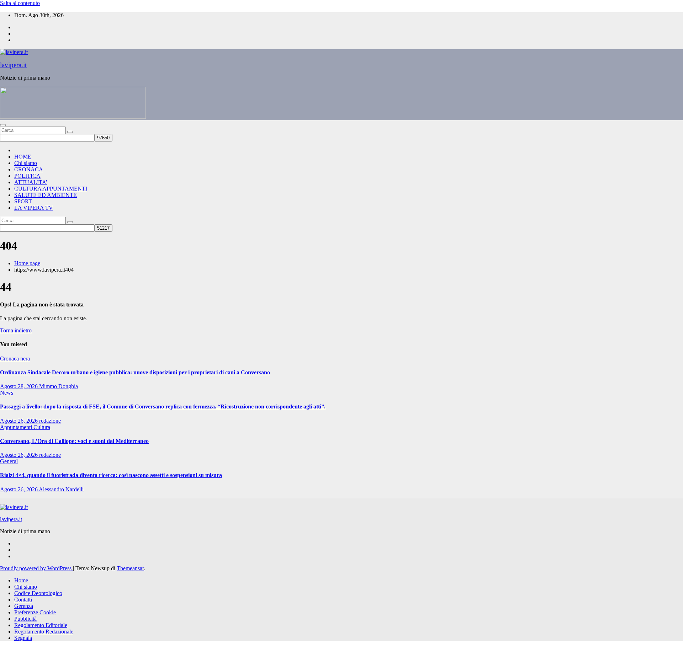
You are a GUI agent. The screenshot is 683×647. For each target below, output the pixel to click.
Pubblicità (25, 619)
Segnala (23, 638)
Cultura (41, 427)
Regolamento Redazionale (43, 632)
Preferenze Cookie (35, 612)
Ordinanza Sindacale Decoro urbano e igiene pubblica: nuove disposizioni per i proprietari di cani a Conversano (135, 372)
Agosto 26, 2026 (19, 421)
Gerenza (23, 606)
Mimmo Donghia (58, 386)
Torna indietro (16, 330)
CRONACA (28, 169)
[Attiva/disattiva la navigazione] (3, 125)
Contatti (23, 600)
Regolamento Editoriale (40, 625)
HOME (22, 157)
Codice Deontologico (38, 593)
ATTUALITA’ (30, 182)
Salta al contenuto (20, 3)
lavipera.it (13, 65)
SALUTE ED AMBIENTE (45, 195)
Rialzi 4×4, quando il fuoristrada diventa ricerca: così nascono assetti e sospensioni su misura (111, 475)
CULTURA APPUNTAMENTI (50, 189)
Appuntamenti (16, 427)
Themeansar (130, 568)
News (6, 393)
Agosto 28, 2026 (19, 386)
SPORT (23, 201)
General (9, 461)
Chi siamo (25, 163)
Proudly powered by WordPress (36, 568)
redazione (50, 421)
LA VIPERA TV (33, 208)
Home (21, 580)
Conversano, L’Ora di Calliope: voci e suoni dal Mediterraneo (74, 441)
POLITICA (27, 176)
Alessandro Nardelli (61, 489)
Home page (27, 263)
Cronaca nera (15, 358)
